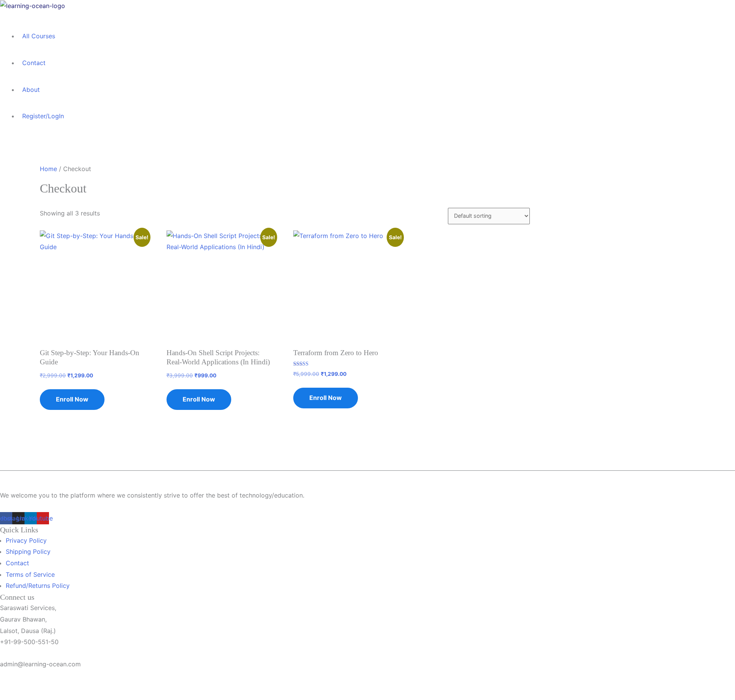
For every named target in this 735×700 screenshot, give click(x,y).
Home (48, 169)
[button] (256, 17)
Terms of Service (30, 574)
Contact (34, 63)
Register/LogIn (43, 116)
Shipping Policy (28, 551)
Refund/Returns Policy (38, 585)
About (31, 89)
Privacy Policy (26, 540)
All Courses (38, 36)
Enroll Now (72, 399)
